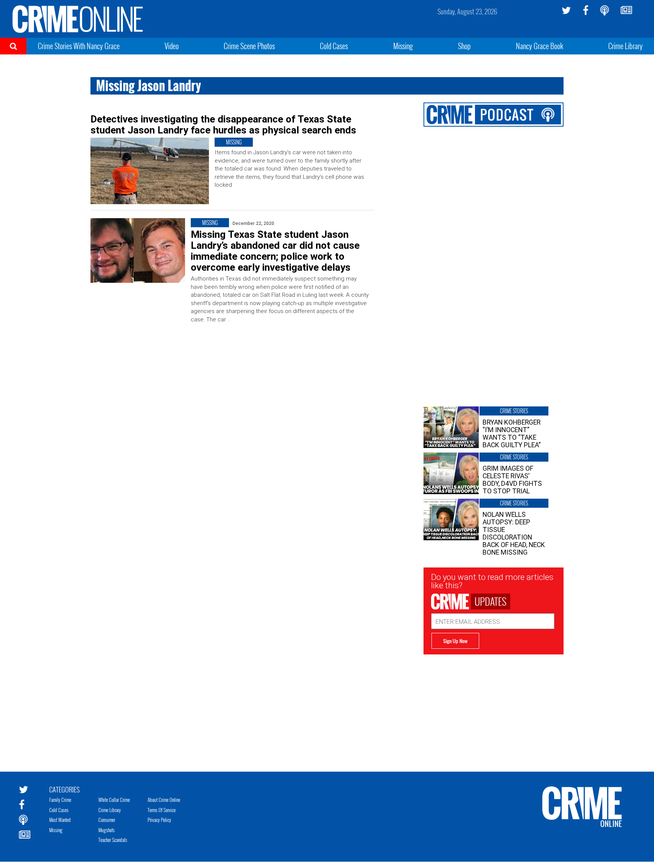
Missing (403, 45)
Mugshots (106, 830)
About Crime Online (164, 799)
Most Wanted (60, 819)
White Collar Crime (114, 799)
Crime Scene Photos (249, 45)
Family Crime (60, 799)
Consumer (106, 819)
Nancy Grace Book (539, 45)
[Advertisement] (494, 707)
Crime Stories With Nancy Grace (79, 45)
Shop (464, 45)
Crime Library (625, 45)
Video (172, 45)
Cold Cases (334, 45)
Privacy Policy (159, 819)
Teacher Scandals (112, 839)
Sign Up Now (455, 641)
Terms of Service (162, 810)
